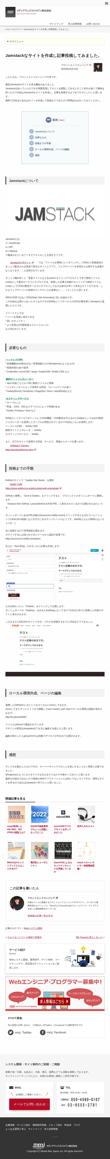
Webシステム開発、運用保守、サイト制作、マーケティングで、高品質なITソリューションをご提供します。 (34, 958)
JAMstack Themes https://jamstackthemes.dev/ (19, 447)
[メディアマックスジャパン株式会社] (28, 12)
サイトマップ (56, 24)
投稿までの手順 (43, 143)
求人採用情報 (75, 24)
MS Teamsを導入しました (89, 937)
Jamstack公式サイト (20, 262)
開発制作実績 (39, 1125)
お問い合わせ (93, 24)
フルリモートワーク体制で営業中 (24, 937)
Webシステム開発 (33, 928)
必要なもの (40, 137)
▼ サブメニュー (15, 41)
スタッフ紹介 (55, 1125)
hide (61, 120)
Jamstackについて (45, 131)
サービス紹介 (24, 1125)
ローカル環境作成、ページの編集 (52, 149)
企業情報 (10, 1125)
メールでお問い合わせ (29, 1104)
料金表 (67, 1125)
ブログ (76, 1125)
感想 (37, 155)
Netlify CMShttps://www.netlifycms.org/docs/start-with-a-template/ (32, 486)
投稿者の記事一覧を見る (40, 915)
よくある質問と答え (15, 1129)
